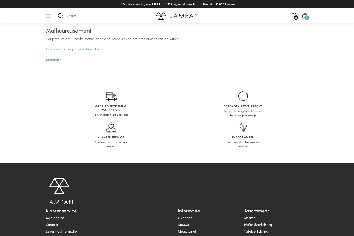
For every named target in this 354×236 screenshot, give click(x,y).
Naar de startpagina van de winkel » (74, 49)
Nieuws (183, 225)
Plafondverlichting (258, 225)
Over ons (185, 218)
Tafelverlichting (256, 231)
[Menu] (50, 15)
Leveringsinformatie (61, 231)
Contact (52, 225)
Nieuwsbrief (187, 231)
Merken (250, 218)
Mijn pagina (55, 218)
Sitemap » (54, 60)
